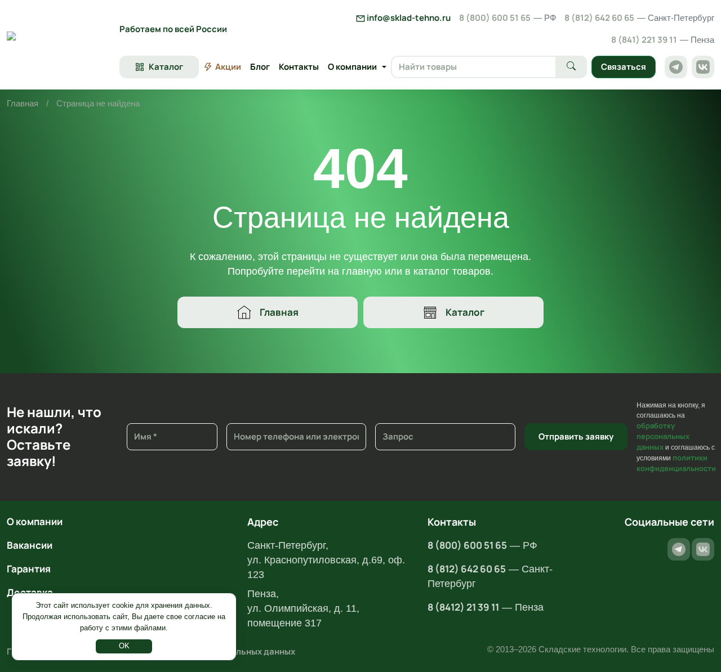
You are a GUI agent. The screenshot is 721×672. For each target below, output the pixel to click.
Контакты (299, 67)
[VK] (703, 67)
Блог (260, 67)
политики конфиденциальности (676, 463)
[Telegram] (676, 67)
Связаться (623, 67)
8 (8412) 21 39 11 (463, 607)
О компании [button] (352, 67)
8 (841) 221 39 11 (662, 40)
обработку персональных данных (663, 436)
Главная (22, 103)
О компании (35, 521)
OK (124, 646)
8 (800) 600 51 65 (507, 18)
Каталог (465, 312)
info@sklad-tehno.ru (408, 18)
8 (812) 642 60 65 (639, 18)
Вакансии (29, 545)
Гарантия (29, 568)
